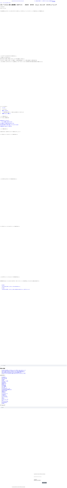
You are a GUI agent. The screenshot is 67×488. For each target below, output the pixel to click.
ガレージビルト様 (5, 2)
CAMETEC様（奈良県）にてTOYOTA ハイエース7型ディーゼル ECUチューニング (14, 370)
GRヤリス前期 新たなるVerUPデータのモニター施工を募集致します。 (12, 372)
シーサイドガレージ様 (5, 399)
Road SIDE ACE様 (4, 377)
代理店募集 (53, 1)
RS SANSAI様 (4, 384)
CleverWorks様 (4, 385)
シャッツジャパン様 (4, 393)
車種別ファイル (4, 391)
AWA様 (3, 380)
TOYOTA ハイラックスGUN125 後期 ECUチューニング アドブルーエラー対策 (13, 373)
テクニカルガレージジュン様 (6, 388)
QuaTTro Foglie (4, 382)
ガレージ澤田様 (4, 386)
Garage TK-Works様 (4, 390)
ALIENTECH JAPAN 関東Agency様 (6, 389)
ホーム (1, 2)
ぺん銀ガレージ (4, 395)
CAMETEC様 (4, 394)
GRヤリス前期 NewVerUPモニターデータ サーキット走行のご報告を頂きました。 (13, 371)
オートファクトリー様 (5, 401)
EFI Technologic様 (4, 402)
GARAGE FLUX (4, 383)
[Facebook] (13, 485)
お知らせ (3, 398)
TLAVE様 (3, 379)
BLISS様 (3, 403)
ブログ (9, 2)
